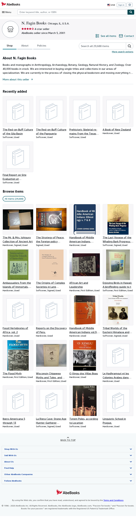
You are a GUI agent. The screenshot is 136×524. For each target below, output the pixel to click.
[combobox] (72, 12)
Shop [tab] (10, 45)
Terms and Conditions (113, 500)
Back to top (68, 439)
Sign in (121, 5)
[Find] (131, 12)
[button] (129, 46)
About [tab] (25, 45)
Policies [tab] (41, 45)
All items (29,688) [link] (14, 198)
